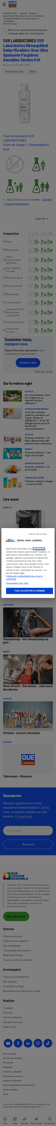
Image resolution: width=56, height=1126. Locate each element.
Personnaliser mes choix (17, 583)
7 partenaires (39, 549)
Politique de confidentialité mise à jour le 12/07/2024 (24, 577)
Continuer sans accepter (37, 534)
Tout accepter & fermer (29, 591)
